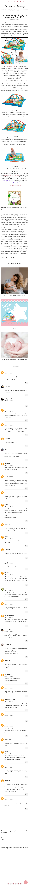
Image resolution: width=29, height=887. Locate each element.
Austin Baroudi (8, 674)
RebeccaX (7, 438)
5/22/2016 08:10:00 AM (9, 646)
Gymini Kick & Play (11, 66)
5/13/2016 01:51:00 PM (9, 388)
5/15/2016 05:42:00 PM (9, 506)
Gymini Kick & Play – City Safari (11, 175)
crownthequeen (9, 492)
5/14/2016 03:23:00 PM (9, 477)
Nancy (6, 504)
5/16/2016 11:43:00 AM (9, 538)
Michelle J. (7, 549)
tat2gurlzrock (8, 399)
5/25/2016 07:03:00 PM (9, 688)
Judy (6, 588)
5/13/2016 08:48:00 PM (9, 425)
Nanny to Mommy (14, 6)
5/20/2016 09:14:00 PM (9, 617)
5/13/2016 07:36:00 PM (9, 411)
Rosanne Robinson (9, 615)
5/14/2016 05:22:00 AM (9, 440)
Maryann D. (8, 644)
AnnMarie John (22, 885)
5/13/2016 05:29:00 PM (9, 400)
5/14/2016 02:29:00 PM (9, 465)
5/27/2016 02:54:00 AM (9, 767)
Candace (7, 725)
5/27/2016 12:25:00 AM (9, 753)
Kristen (6, 751)
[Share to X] (9, 257)
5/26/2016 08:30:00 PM (9, 726)
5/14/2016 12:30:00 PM (9, 451)
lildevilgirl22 (8, 386)
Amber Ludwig (8, 424)
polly (6, 449)
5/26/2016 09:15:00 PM (9, 740)
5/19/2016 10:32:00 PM (9, 604)
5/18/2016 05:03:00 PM (9, 574)
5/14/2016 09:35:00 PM (9, 493)
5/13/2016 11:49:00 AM (9, 373)
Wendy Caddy (8, 572)
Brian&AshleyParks (10, 699)
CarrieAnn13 (8, 409)
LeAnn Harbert (8, 739)
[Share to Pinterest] (12, 257)
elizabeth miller (9, 476)
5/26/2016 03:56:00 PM (9, 715)
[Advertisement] (14, 867)
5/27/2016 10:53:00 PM (9, 799)
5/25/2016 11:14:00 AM (9, 676)
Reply (26, 382)
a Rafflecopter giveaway (15, 185)
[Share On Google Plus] (14, 257)
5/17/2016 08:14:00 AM (9, 551)
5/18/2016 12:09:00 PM (9, 563)
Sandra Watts (8, 630)
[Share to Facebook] (6, 257)
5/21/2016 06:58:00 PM (9, 631)
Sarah (6, 536)
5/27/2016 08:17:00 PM (9, 782)
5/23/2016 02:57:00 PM (9, 662)
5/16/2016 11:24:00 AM (9, 525)
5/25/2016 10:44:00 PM (9, 701)
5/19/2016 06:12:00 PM (9, 590)
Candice (7, 687)
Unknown (7, 372)
